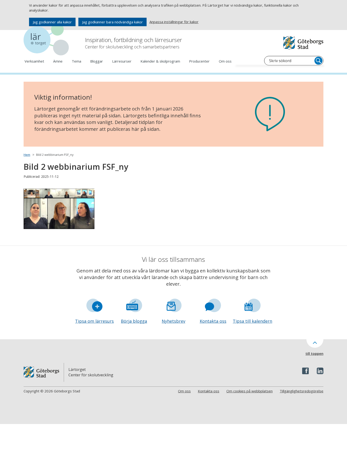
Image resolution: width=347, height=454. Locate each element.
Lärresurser (121, 61)
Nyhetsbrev (173, 321)
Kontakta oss (213, 321)
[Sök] (318, 61)
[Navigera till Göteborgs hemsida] (303, 43)
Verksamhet (34, 61)
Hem (27, 155)
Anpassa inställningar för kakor (174, 21)
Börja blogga (134, 321)
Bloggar (96, 61)
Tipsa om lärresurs (94, 321)
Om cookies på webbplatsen (249, 391)
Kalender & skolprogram (160, 61)
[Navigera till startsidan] (47, 40)
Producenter (199, 61)
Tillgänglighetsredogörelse (301, 391)
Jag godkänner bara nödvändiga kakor (112, 22)
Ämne (58, 61)
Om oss (225, 61)
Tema (76, 61)
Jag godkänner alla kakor (52, 22)
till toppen (314, 353)
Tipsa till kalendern (252, 321)
